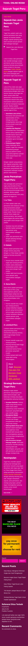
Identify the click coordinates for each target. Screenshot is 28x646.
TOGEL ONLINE (7, 16)
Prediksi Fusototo (7, 611)
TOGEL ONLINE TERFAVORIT (13, 474)
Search (4, 558)
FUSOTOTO (5, 607)
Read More (8, 492)
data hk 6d (5, 609)
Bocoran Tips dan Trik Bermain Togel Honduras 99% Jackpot (14, 373)
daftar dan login (16, 615)
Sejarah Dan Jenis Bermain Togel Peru (13, 23)
